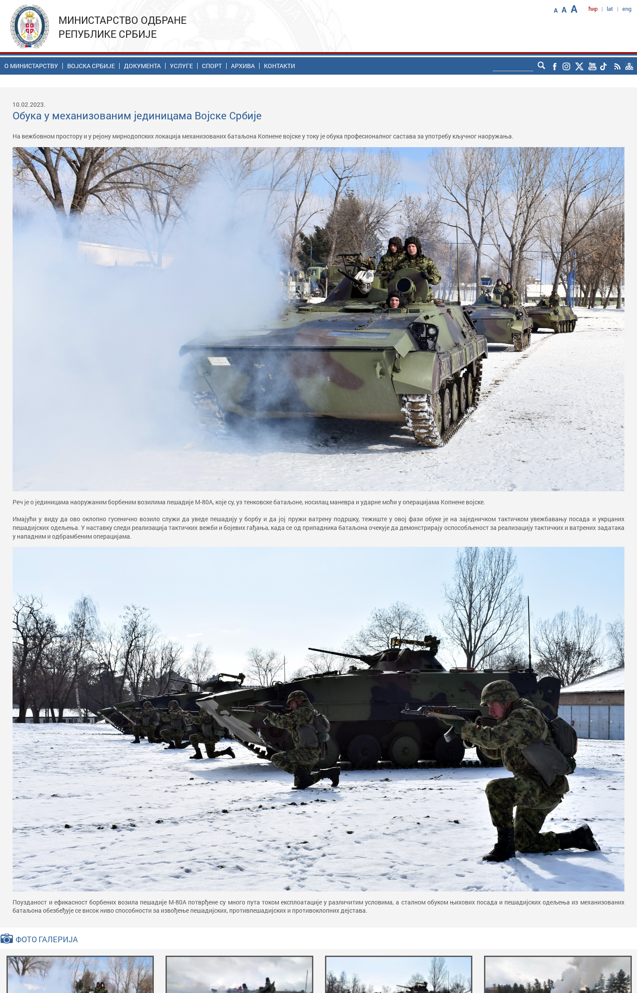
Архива (243, 66)
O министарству (31, 66)
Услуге (181, 66)
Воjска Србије (91, 66)
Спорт (212, 66)
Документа (142, 66)
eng (626, 9)
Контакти (279, 66)
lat (610, 9)
